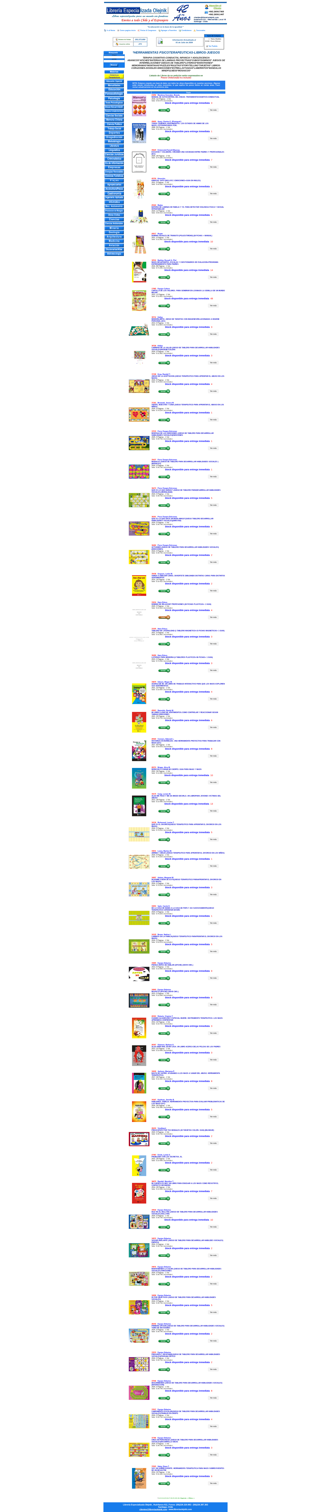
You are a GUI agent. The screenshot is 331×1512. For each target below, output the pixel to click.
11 (178, 1498)
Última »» (192, 1498)
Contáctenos (186, 30)
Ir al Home (111, 30)
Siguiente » (184, 1498)
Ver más (213, 110)
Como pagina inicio (128, 30)
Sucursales (200, 30)
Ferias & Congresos (148, 30)
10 (176, 1498)
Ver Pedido (213, 46)
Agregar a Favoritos (169, 30)
